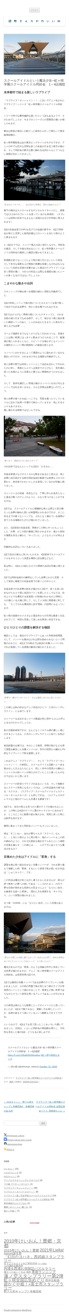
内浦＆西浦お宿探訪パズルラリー (29, 1268)
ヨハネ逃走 (42, 1264)
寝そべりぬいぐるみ (15, 1272)
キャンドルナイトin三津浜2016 (20, 1263)
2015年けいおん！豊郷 (21, 1250)
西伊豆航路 (52, 1280)
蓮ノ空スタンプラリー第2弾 (33, 1276)
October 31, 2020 (48, 1066)
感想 (11, 1082)
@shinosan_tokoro (15, 1135)
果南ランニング (44, 1272)
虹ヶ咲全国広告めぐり (24, 1280)
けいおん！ (9, 1169)
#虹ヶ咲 (45, 1055)
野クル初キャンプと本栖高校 (22, 1291)
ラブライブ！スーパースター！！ (19, 1192)
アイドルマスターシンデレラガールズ (21, 1180)
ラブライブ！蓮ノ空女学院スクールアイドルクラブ (28, 1195)
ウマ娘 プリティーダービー (17, 1184)
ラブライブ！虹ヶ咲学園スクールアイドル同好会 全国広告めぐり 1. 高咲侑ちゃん (50, 1106)
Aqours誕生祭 (13, 1253)
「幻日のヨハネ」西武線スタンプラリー (34, 1258)
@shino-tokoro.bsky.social (19, 1140)
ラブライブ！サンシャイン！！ (18, 1188)
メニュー (34, 10)
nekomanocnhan (14, 1144)
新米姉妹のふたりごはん (15, 1203)
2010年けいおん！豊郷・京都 (32, 1243)
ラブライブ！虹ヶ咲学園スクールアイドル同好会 (38, 1078)
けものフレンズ (11, 1172)
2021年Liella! (52, 1250)
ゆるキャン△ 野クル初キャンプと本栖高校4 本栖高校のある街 (19, 1106)
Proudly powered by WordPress (17, 1310)
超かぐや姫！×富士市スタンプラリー (34, 1286)
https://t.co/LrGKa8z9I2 (19, 1055)
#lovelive (35, 1055)
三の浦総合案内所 (13, 1266)
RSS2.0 (10, 1150)
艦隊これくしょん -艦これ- (16, 1207)
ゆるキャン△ (10, 1176)
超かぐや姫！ (10, 1211)
